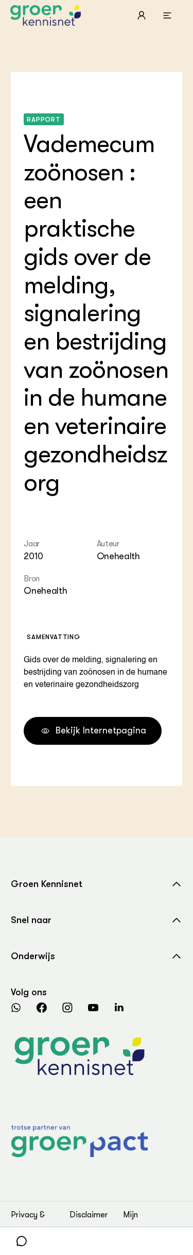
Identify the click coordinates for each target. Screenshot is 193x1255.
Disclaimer (88, 1214)
